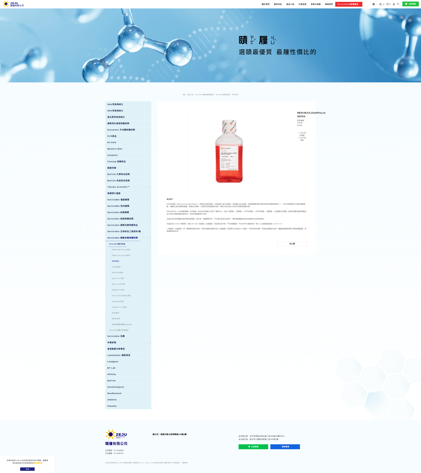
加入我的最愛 (303, 134)
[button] (398, 3)
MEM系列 (235, 94)
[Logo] (13, 4)
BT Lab (111, 368)
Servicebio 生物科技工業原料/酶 (124, 231)
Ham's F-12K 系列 (118, 284)
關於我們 (266, 4)
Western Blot (114, 149)
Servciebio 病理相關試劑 (120, 219)
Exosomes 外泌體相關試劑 (121, 130)
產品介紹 (290, 4)
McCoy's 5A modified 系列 (121, 296)
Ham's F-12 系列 (118, 278)
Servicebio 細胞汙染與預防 (119, 330)
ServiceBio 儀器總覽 (118, 200)
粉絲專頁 (285, 447)
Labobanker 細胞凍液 (118, 355)
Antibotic (112, 155)
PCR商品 (112, 136)
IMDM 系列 (116, 319)
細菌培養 (111, 168)
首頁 (184, 94)
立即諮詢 (412, 4)
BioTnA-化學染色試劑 (118, 174)
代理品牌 (303, 4)
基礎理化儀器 (114, 193)
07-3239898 (119, 450)
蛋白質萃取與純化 (116, 117)
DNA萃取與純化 (115, 104)
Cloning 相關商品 (116, 161)
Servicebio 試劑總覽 (118, 212)
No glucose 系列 (118, 301)
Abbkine (112, 400)
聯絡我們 (329, 4)
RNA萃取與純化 (115, 111)
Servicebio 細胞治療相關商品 (122, 225)
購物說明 (185, 463)
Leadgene (112, 362)
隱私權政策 (38, 463)
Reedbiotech (114, 393)
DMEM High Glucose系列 (121, 250)
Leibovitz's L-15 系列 (119, 307)
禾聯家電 (111, 342)
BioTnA (111, 381)
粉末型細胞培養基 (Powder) (122, 324)
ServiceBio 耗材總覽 (118, 206)
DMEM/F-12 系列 (118, 290)
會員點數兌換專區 (116, 349)
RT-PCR (111, 142)
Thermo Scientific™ (118, 187)
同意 (27, 469)
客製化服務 (316, 4)
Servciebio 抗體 (116, 336)
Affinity (111, 374)
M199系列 (115, 313)
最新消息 (278, 4)
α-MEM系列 (116, 267)
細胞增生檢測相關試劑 (118, 123)
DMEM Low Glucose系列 (121, 255)
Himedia (112, 406)
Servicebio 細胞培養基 (223, 94)
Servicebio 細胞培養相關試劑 (204, 94)
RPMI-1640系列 (117, 273)
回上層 (292, 244)
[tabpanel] (210, 45)
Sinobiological (115, 387)
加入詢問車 (303, 139)
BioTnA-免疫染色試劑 (118, 181)
